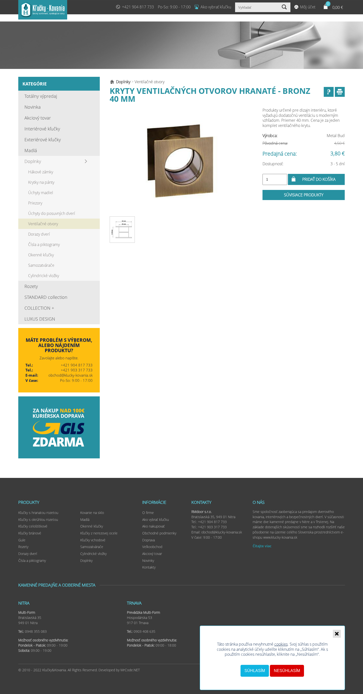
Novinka (32, 107)
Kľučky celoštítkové (32, 526)
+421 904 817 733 (138, 7)
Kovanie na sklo (92, 512)
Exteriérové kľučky (42, 140)
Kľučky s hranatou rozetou (38, 512)
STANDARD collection (45, 297)
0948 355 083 (36, 631)
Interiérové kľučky (42, 129)
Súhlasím (254, 671)
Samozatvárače (41, 265)
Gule (21, 540)
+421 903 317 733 (77, 369)
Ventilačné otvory (43, 223)
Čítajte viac (262, 546)
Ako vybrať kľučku (216, 7)
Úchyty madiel (40, 192)
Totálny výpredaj (40, 96)
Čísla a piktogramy (44, 244)
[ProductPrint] (340, 92)
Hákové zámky (40, 172)
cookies (281, 644)
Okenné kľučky (41, 255)
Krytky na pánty (41, 182)
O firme (148, 512)
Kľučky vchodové (92, 540)
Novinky (148, 560)
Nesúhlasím (287, 671)
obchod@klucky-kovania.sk (70, 375)
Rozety (31, 286)
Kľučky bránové (29, 533)
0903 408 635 (144, 631)
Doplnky (32, 161)
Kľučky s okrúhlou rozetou (38, 519)
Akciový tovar (37, 118)
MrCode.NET (130, 670)
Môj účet (307, 7)
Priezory (35, 203)
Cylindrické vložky (43, 275)
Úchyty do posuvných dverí (51, 213)
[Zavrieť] (337, 634)
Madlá (30, 150)
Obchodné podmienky (159, 533)
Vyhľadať (284, 7)
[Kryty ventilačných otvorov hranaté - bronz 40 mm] (180, 161)
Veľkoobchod (152, 546)
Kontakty (149, 567)
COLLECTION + (39, 308)
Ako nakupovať (153, 526)
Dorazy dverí (39, 234)
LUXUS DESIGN (39, 319)
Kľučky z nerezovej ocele (99, 533)
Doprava (148, 540)
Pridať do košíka (319, 179)
